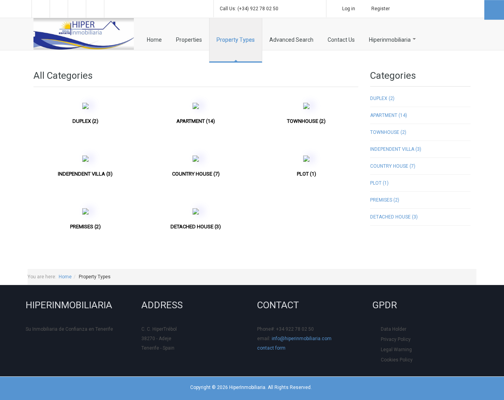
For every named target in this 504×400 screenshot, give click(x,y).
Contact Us (341, 40)
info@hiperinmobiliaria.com (302, 338)
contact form (271, 348)
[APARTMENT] (196, 105)
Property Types (236, 40)
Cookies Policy (397, 360)
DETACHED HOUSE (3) (195, 227)
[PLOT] (306, 158)
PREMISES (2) (85, 227)
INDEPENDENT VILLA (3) (85, 174)
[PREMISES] (85, 211)
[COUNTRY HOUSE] (196, 158)
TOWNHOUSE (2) (306, 121)
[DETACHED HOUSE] (196, 211)
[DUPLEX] (85, 105)
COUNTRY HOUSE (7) (196, 174)
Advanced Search (291, 40)
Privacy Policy (396, 339)
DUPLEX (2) (85, 121)
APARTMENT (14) (195, 121)
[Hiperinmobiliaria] (83, 34)
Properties (189, 40)
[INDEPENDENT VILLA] (85, 158)
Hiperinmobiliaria (390, 40)
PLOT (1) (306, 174)
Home (154, 40)
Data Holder (393, 329)
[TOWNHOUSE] (306, 105)
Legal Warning (396, 349)
